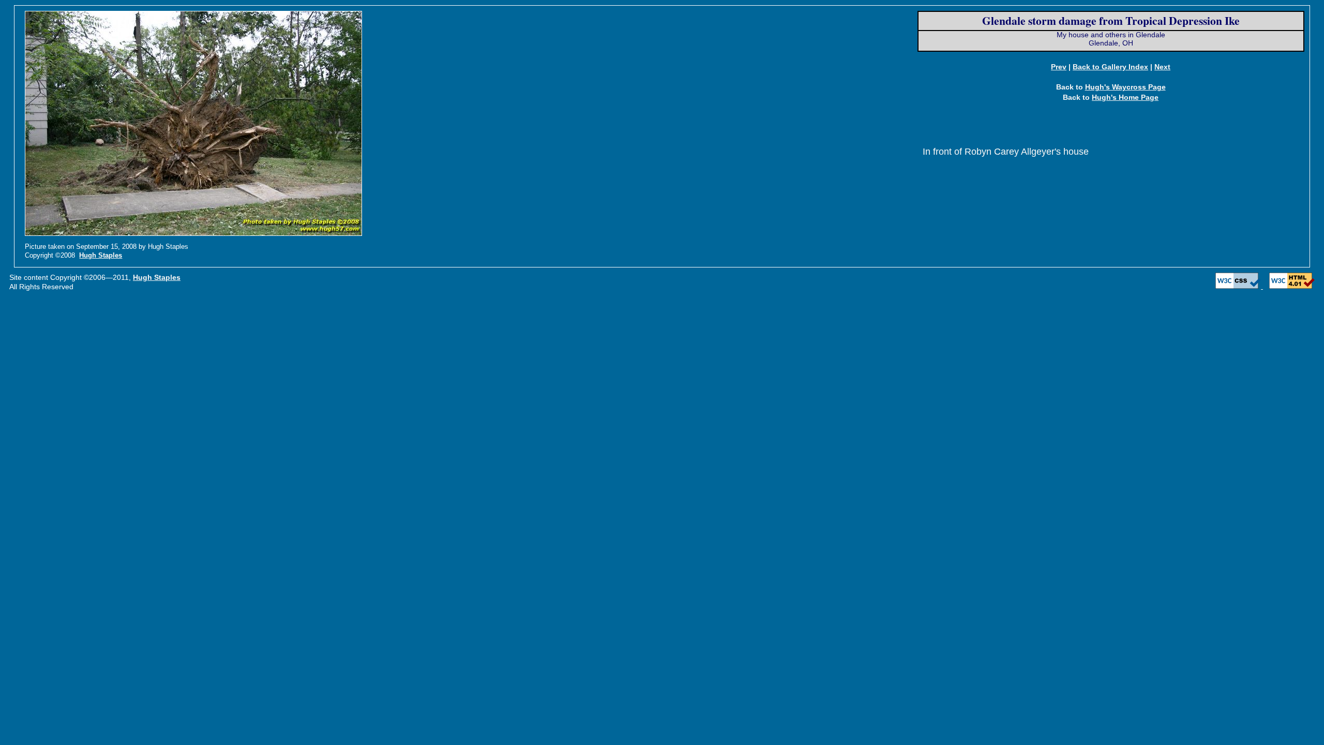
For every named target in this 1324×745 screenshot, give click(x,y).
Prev (1058, 67)
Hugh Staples (100, 255)
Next (1162, 67)
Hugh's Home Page (1125, 97)
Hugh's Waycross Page (1125, 87)
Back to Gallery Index (1110, 67)
